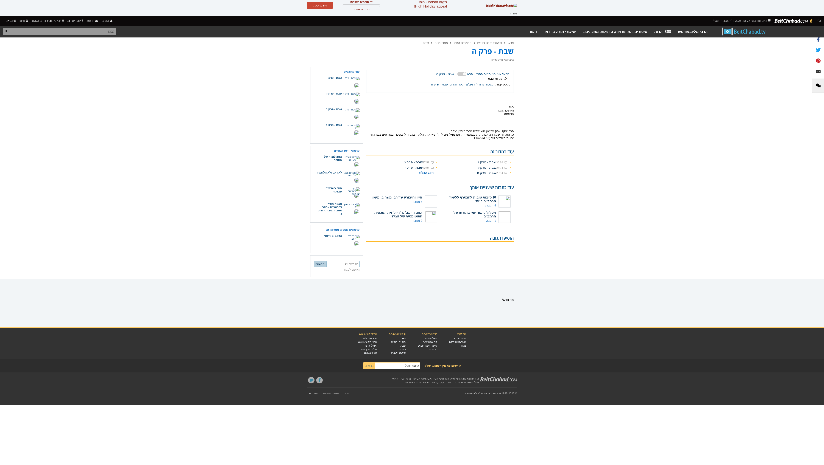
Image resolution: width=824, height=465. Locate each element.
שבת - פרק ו (487, 162)
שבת (426, 43)
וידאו (511, 43)
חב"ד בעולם (370, 352)
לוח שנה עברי (430, 342)
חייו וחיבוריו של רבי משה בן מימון (397, 197)
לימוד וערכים (459, 338)
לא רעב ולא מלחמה (329, 172)
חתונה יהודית (398, 342)
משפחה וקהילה (457, 342)
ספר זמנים (441, 43)
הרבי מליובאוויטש (692, 31)
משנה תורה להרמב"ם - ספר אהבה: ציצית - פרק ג (330, 208)
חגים (403, 338)
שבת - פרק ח (486, 173)
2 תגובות (417, 220)
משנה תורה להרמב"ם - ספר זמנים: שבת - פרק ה (462, 84)
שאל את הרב (74, 21)
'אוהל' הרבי (371, 345)
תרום (22, 21)
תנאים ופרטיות (331, 393)
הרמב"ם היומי (462, 43)
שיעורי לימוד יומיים (427, 345)
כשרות (402, 349)
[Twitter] (311, 380)
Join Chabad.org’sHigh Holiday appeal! (430, 4)
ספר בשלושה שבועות (334, 190)
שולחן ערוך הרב (368, 349)
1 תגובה (491, 220)
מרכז (498, 393)
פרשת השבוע (398, 352)
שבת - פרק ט (413, 162)
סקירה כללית (370, 338)
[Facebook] (319, 380)
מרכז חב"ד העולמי (401, 378)
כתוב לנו (313, 393)
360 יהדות (662, 31)
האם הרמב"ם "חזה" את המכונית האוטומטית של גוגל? (398, 214)
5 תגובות (490, 205)
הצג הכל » (426, 173)
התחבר (105, 21)
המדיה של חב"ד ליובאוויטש (480, 393)
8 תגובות (417, 201)
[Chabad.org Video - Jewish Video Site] (743, 31)
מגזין (463, 345)
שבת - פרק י (414, 167)
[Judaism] (793, 21)
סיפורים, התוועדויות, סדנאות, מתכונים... (615, 31)
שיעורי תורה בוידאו (560, 31)
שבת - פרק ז (487, 167)
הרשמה (433, 349)
